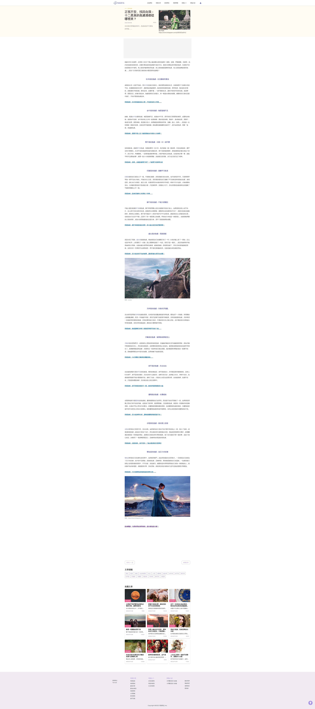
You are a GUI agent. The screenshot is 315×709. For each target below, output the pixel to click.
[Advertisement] (157, 48)
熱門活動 (132, 698)
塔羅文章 (158, 3)
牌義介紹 (192, 3)
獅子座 (137, 208)
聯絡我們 (187, 683)
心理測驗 (132, 693)
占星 (154, 573)
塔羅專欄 (175, 3)
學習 (127, 573)
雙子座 (138, 148)
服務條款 (187, 686)
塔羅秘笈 (132, 681)
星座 (131, 573)
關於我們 (187, 681)
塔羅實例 (132, 683)
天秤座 (137, 314)
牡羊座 (146, 85)
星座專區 (166, 3)
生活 (149, 573)
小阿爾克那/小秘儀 (172, 683)
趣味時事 (132, 686)
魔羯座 (137, 400)
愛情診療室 (133, 688)
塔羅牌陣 (132, 691)
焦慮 (136, 573)
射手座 (138, 372)
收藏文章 (186, 562)
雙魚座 (127, 458)
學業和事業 (151, 683)
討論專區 (149, 3)
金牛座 (134, 116)
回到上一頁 (129, 562)
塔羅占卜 (184, 3)
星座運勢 (128, 600)
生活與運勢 (143, 573)
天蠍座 (127, 343)
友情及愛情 (151, 681)
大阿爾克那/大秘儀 (172, 681)
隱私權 (186, 688)
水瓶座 (127, 429)
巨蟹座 (127, 177)
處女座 (138, 240)
